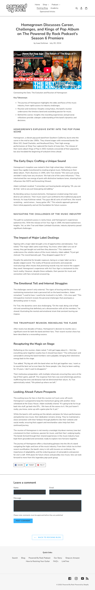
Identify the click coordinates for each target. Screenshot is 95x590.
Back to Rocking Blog (49, 537)
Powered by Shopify (82, 585)
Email (51, 487)
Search (15, 558)
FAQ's (55, 561)
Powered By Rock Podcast (39, 558)
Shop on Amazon (72, 558)
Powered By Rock (68, 585)
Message (17, 498)
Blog (23, 558)
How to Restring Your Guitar (38, 561)
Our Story (58, 558)
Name (16, 487)
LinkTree (65, 561)
